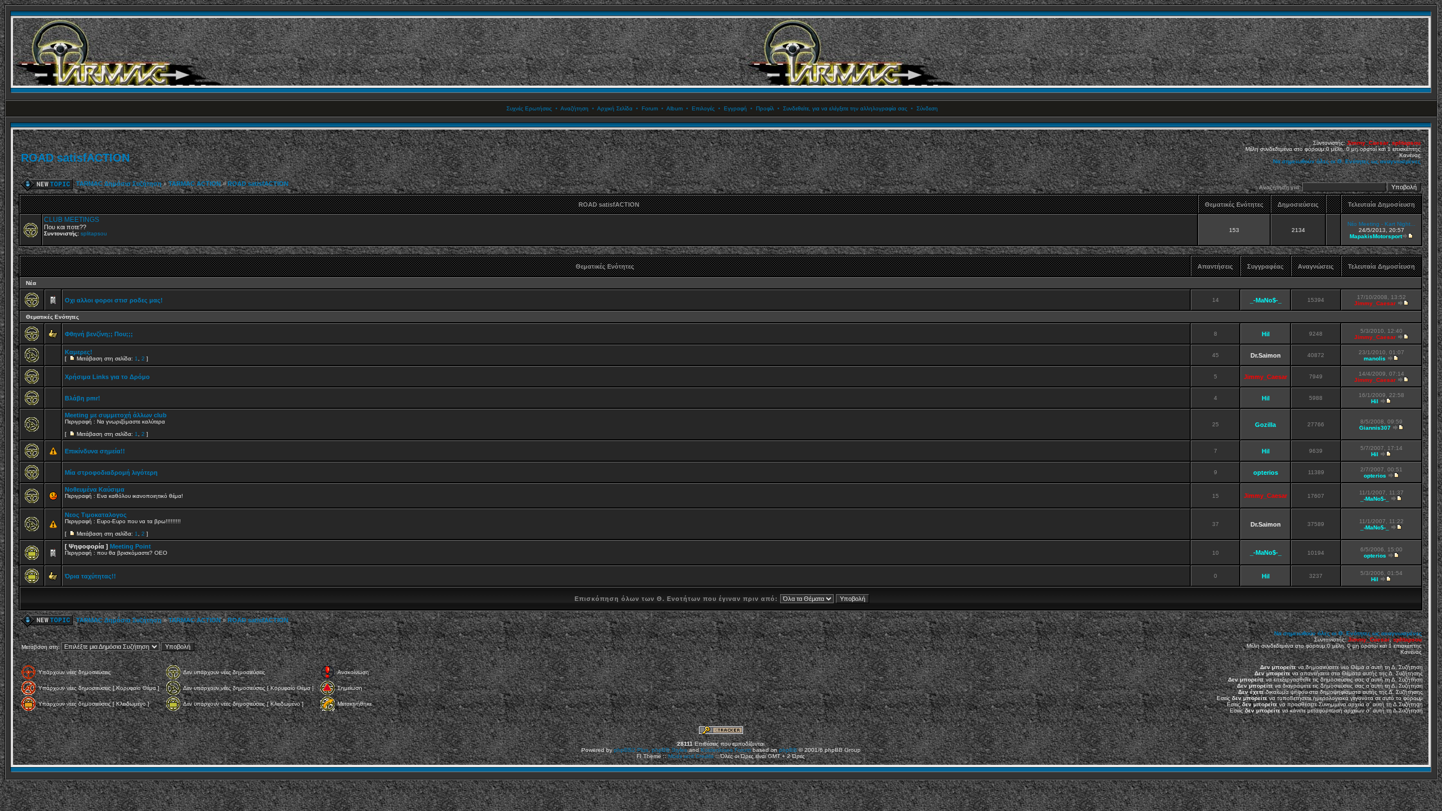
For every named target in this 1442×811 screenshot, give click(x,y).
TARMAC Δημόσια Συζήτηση (119, 183)
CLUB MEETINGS (71, 220)
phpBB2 (624, 750)
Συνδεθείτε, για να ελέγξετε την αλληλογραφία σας (845, 108)
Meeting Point (130, 546)
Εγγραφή (735, 108)
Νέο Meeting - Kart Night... (1381, 224)
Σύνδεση (927, 108)
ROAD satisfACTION (75, 157)
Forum (650, 108)
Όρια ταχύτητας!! (90, 576)
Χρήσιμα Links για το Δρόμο (107, 376)
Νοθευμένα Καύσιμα (94, 489)
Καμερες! (78, 352)
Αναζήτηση (574, 108)
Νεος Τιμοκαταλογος (96, 514)
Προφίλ (765, 108)
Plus (642, 750)
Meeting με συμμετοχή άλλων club (116, 415)
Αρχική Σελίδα (615, 108)
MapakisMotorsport (1376, 236)
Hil (1266, 334)
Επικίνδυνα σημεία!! (95, 451)
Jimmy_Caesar (1367, 143)
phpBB (788, 750)
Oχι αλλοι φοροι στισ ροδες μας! (114, 300)
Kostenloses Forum (726, 750)
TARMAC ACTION (194, 183)
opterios (1265, 472)
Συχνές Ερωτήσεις (529, 108)
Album (674, 108)
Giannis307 (1375, 428)
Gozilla (1265, 424)
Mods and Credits (691, 756)
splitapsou (1406, 143)
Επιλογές (703, 108)
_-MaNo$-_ (1265, 300)
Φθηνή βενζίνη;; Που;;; (99, 334)
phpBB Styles (669, 750)
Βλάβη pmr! (82, 398)
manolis (1375, 358)
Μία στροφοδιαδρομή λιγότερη (111, 472)
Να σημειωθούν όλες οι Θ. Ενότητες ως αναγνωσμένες (1347, 161)
